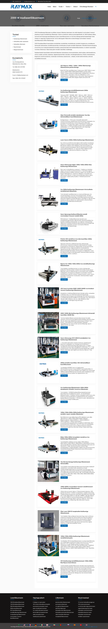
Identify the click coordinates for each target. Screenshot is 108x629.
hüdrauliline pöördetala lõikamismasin (64, 612)
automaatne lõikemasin (61, 604)
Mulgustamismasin (18, 49)
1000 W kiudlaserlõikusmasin (17, 602)
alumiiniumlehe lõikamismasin (62, 602)
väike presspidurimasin (38, 614)
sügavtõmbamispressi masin (85, 608)
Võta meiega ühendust (86, 6)
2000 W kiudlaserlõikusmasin (17, 606)
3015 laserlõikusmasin (15, 610)
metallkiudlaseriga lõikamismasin (18, 612)
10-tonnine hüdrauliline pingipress (86, 602)
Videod (75, 6)
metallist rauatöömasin (84, 616)
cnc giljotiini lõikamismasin (61, 606)
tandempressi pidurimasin (39, 616)
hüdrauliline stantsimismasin (85, 610)
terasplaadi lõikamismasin (61, 616)
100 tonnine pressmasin (84, 604)
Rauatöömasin (17, 47)
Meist (54, 6)
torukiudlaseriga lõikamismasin (17, 614)
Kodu (49, 6)
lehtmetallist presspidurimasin (40, 612)
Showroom (94, 626)
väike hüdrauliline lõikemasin (62, 614)
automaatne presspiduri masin (40, 606)
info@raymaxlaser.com (29, 1)
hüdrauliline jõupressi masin (85, 612)
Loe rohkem (64, 79)
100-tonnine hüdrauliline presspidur (41, 604)
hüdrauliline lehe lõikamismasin (63, 610)
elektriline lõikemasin (60, 608)
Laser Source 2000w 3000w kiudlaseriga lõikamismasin (77, 140)
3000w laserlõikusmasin (16, 608)
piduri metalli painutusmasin (40, 608)
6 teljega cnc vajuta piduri (39, 602)
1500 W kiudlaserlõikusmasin (17, 604)
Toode (60, 6)
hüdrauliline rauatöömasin (84, 614)
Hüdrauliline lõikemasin (19, 44)
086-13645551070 (16, 1)
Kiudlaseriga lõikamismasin (20, 39)
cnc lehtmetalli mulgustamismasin (86, 606)
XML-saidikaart (88, 626)
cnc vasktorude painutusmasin (40, 610)
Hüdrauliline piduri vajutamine (21, 41)
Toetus (68, 6)
